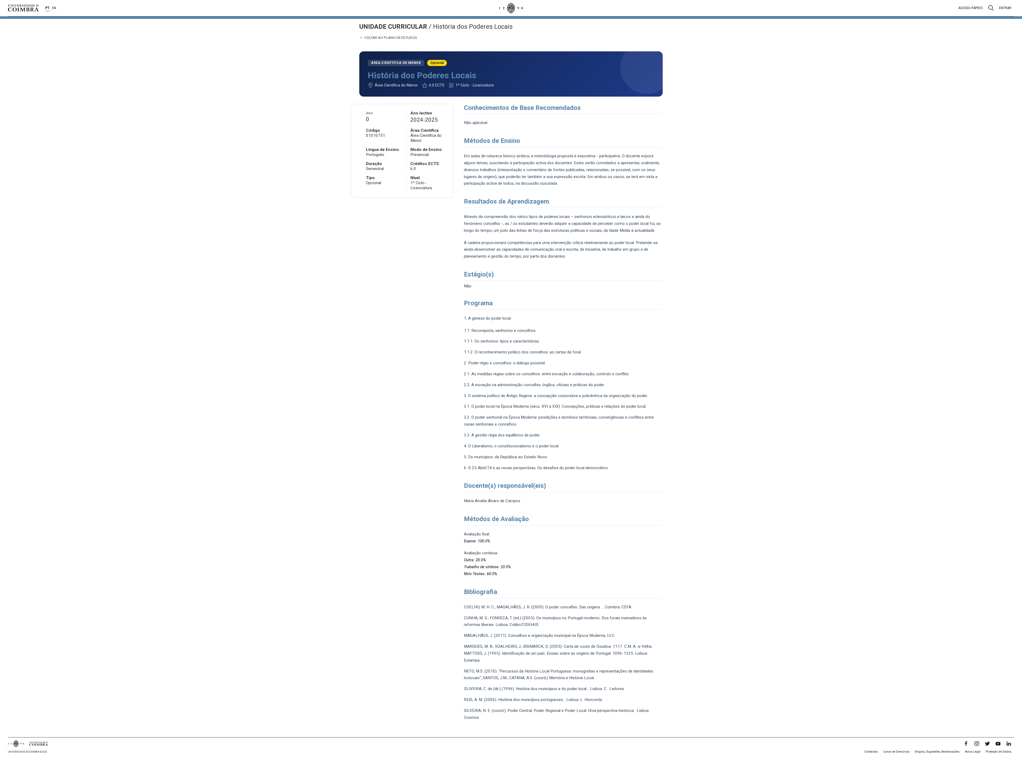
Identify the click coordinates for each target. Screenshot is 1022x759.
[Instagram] (976, 743)
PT (47, 8)
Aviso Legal (972, 751)
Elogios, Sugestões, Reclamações (937, 751)
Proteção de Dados (998, 751)
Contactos (871, 751)
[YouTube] (998, 743)
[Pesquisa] (991, 8)
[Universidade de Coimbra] (23, 8)
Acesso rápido (970, 8)
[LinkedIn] (1008, 743)
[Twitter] (987, 743)
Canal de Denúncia (896, 751)
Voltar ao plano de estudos (390, 37)
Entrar (1005, 8)
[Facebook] (966, 743)
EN (54, 8)
